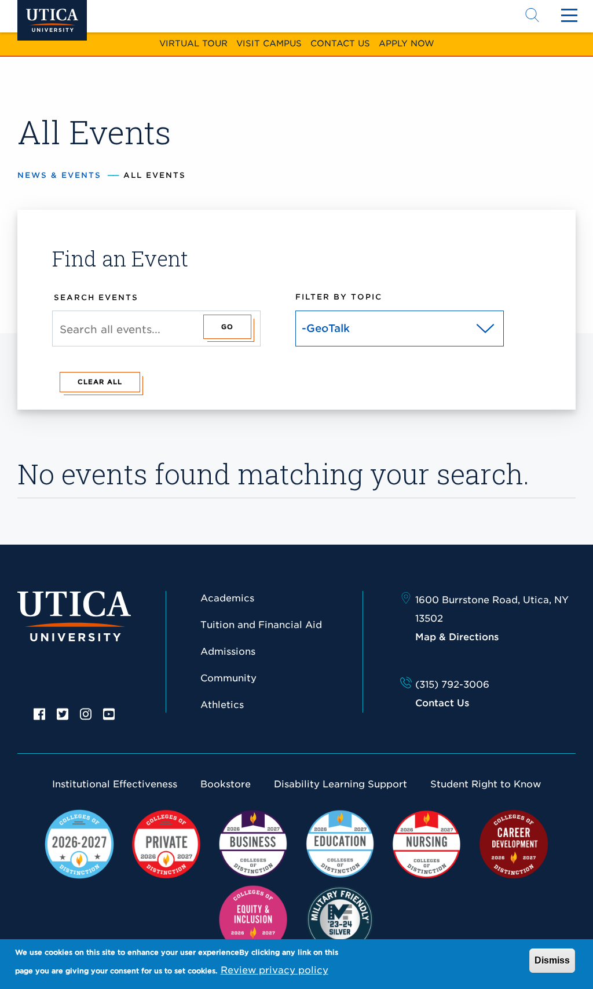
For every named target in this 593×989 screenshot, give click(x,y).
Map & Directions (457, 637)
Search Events (96, 297)
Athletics (222, 704)
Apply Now (406, 43)
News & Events (59, 175)
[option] (39, 713)
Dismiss (552, 960)
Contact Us (340, 43)
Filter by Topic (338, 297)
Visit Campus (269, 43)
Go (227, 327)
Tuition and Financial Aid (261, 624)
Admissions (227, 651)
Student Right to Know (485, 784)
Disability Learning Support (340, 784)
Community (228, 678)
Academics (227, 598)
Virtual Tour (193, 43)
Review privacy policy (274, 970)
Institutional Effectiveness (114, 784)
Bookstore (225, 784)
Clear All (100, 382)
